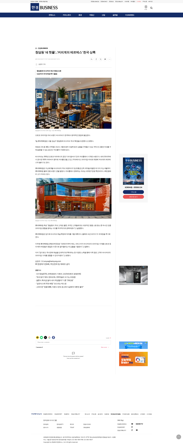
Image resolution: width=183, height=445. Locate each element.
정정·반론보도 (135, 414)
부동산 (91, 15)
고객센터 (142, 414)
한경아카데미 (87, 424)
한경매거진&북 (34, 1)
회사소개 (87, 414)
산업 (103, 15)
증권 (80, 15)
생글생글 (59, 427)
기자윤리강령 (125, 414)
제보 (138, 1)
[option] (133, 275)
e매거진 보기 (133, 197)
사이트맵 (149, 414)
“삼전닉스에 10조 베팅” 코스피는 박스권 (51, 284)
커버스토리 (67, 15)
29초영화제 (86, 427)
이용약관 (106, 414)
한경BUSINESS (43, 48)
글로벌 (115, 15)
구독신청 (144, 1)
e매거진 (150, 1)
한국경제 (45, 424)
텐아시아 (45, 427)
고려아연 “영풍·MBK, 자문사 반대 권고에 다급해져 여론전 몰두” (60, 287)
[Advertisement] (91, 32)
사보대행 (126, 1)
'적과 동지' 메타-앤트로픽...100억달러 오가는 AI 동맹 (55, 277)
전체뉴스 (52, 15)
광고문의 (100, 414)
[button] (146, 7)
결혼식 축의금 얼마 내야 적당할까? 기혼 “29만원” (54, 280)
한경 (95, 1)
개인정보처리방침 (115, 414)
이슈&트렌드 (129, 15)
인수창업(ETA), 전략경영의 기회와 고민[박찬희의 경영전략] (58, 274)
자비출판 (132, 1)
